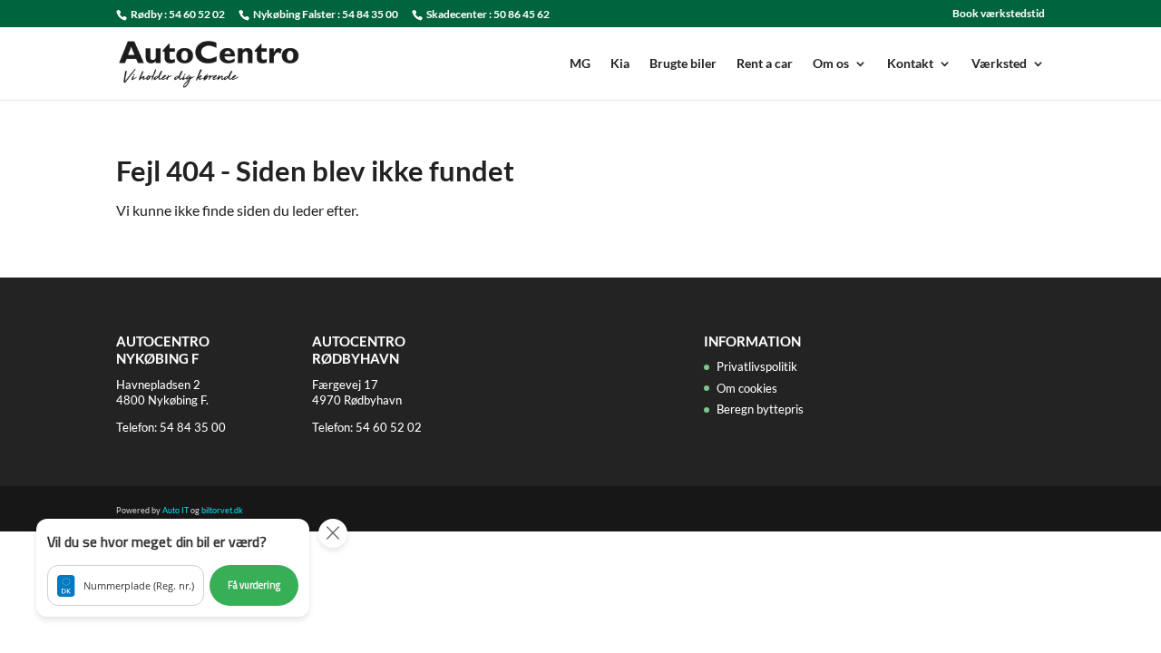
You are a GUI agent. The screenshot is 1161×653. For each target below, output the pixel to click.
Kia (619, 64)
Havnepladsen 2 (158, 384)
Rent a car (765, 64)
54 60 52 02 (197, 14)
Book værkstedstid (998, 14)
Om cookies (747, 388)
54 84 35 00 (370, 14)
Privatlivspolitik (757, 366)
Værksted (999, 64)
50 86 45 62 (521, 14)
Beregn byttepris (760, 409)
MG (580, 64)
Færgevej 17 (345, 384)
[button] (172, 568)
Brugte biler (683, 64)
